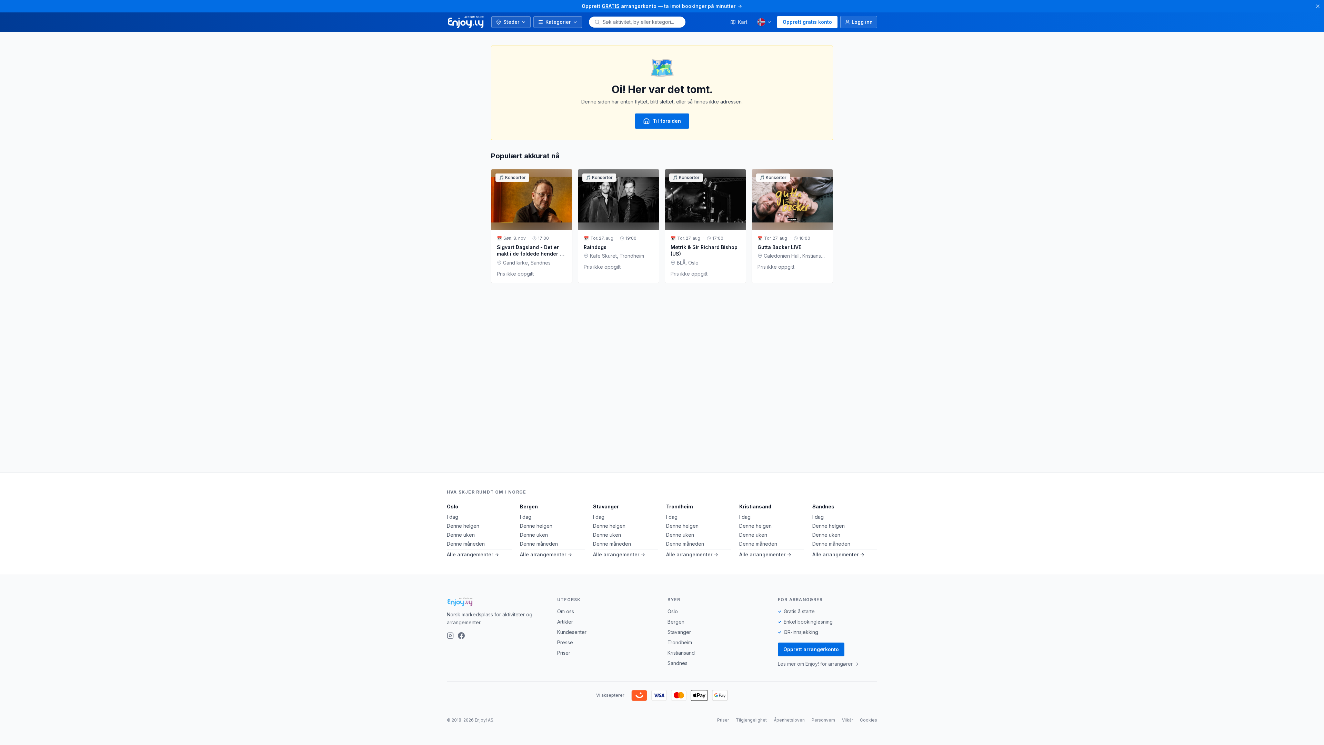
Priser (563, 653)
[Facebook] (461, 635)
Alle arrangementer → (473, 554)
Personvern (823, 720)
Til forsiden (667, 121)
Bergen (529, 506)
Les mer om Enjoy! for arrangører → (818, 664)
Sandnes (823, 506)
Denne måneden (466, 544)
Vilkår (847, 720)
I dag (452, 517)
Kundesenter (571, 632)
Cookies (868, 720)
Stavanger (606, 506)
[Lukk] (1318, 6)
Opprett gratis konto (807, 22)
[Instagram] (450, 635)
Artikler (565, 622)
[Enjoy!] (496, 602)
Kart (743, 22)
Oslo (452, 506)
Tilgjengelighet (751, 720)
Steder (511, 22)
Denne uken (461, 535)
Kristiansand (755, 506)
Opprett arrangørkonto (811, 649)
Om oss (565, 611)
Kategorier (558, 22)
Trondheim (679, 506)
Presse (565, 642)
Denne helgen (463, 526)
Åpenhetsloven (789, 720)
